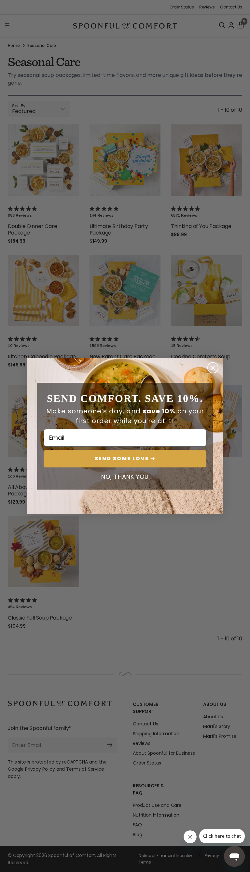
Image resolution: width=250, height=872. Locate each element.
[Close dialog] (213, 368)
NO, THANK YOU (125, 477)
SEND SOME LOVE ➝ (125, 458)
